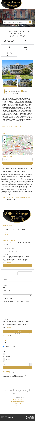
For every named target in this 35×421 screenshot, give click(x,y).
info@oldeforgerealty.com (18, 401)
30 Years (6, 346)
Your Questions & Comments (9, 298)
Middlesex (17, 197)
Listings (8, 197)
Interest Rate (6, 361)
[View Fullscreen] (4, 143)
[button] (30, 22)
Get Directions (17, 163)
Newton (23, 197)
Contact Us (6, 232)
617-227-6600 (18, 399)
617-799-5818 (7, 227)
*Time (4, 293)
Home (3, 197)
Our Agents (6, 234)
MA (13, 197)
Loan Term (5, 342)
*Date (4, 287)
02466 (28, 197)
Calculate (17, 367)
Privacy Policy (8, 262)
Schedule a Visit (25, 273)
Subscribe (17, 266)
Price (4, 351)
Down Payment (6, 356)
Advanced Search (17, 26)
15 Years (13, 346)
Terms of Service (6, 335)
